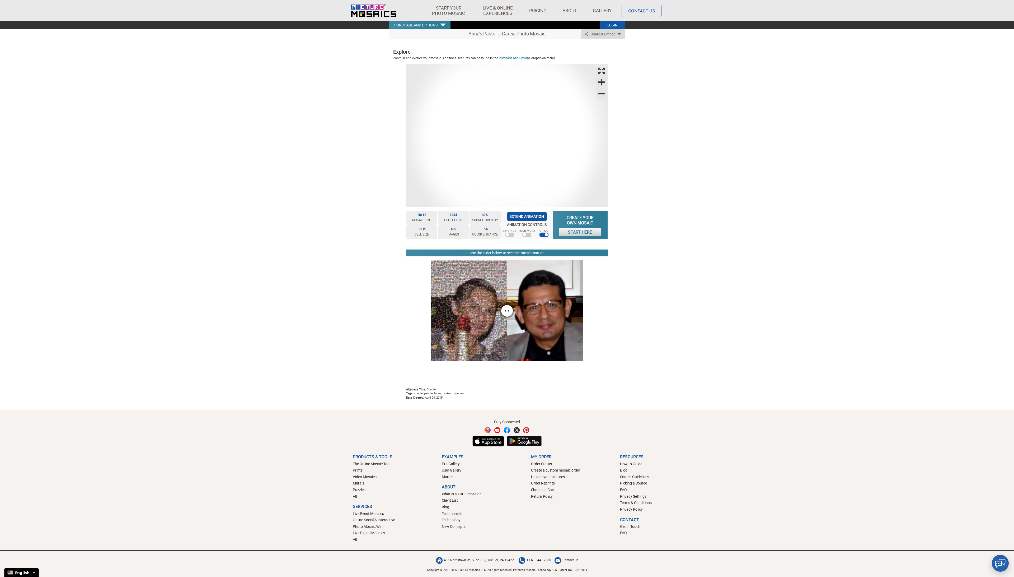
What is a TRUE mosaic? (461, 493)
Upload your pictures (548, 476)
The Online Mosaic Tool (371, 463)
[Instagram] (488, 430)
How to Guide (631, 463)
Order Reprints (543, 483)
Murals (358, 483)
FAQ (623, 489)
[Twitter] (517, 430)
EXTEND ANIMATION (527, 216)
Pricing (538, 10)
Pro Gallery (451, 463)
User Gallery (451, 470)
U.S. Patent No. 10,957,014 (569, 570)
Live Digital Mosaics (369, 532)
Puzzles (359, 489)
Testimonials (452, 513)
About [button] (569, 10)
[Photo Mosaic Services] (374, 10)
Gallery (602, 10)
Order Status (541, 463)
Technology (451, 519)
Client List (450, 500)
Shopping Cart (543, 489)
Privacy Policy (631, 509)
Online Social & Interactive (374, 519)
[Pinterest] (526, 430)
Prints (358, 470)
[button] (448, 10)
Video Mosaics (365, 476)
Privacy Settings (633, 496)
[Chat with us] (1000, 563)
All (355, 496)
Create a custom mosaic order (555, 470)
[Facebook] (507, 430)
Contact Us (641, 11)
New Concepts (454, 526)
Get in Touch (630, 526)
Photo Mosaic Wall (368, 526)
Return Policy (542, 496)
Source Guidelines (634, 476)
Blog (445, 506)
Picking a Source (633, 483)
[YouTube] (497, 430)
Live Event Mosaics (368, 513)
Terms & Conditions (636, 502)
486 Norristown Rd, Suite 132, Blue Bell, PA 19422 (479, 560)
